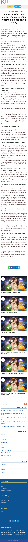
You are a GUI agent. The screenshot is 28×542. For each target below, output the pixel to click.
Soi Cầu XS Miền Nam (6, 455)
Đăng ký (10, 6)
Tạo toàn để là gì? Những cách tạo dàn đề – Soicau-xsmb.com (13, 427)
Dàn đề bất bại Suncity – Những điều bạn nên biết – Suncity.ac (13, 414)
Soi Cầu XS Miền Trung (6, 458)
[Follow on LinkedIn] (15, 521)
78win (2, 530)
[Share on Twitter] (14, 267)
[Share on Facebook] (11, 267)
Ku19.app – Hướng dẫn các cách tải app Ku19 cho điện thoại (14, 418)
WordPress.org (4, 472)
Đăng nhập (18, 6)
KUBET (2, 447)
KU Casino (3, 445)
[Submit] (25, 404)
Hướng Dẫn (3, 439)
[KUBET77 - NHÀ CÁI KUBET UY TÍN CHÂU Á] (5, 2)
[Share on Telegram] (19, 267)
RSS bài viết (4, 467)
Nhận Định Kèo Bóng (6, 450)
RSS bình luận (4, 469)
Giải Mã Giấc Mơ (5, 437)
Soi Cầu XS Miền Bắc (6, 452)
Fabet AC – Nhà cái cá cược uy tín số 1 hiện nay (12, 410)
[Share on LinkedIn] (16, 267)
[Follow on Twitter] (13, 521)
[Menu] (26, 2)
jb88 (6, 530)
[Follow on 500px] (18, 521)
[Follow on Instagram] (10, 521)
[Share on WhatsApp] (9, 267)
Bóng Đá (3, 434)
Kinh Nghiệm (4, 442)
